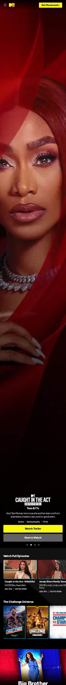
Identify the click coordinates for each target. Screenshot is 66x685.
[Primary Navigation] (5, 5)
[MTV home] (12, 5)
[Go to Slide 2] (31, 544)
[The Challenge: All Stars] (37, 622)
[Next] (64, 577)
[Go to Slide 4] (38, 544)
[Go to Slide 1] (27, 544)
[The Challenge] (14, 622)
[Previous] (1, 577)
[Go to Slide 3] (35, 544)
